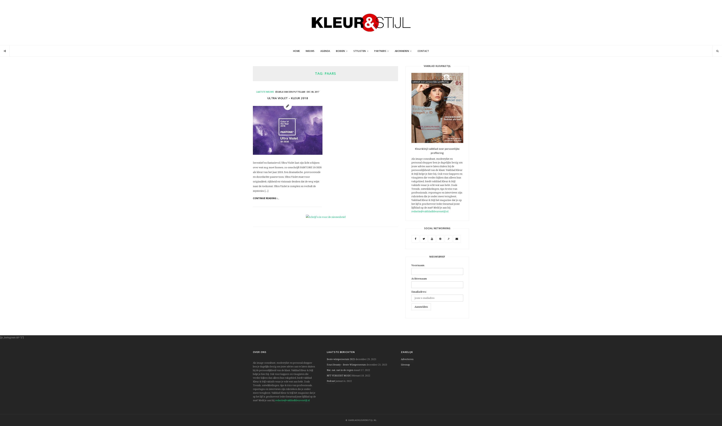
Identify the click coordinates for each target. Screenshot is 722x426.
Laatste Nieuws (265, 91)
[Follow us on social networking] (5, 51)
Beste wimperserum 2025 (341, 359)
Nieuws (310, 51)
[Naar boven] (712, 414)
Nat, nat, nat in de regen (340, 370)
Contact (423, 51)
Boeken (340, 51)
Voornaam (417, 265)
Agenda (325, 51)
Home (296, 51)
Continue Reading (265, 198)
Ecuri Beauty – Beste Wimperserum (346, 364)
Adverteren (407, 359)
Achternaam (419, 278)
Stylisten (359, 51)
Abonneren (402, 51)
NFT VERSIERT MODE (339, 375)
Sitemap (405, 364)
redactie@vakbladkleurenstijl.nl (429, 211)
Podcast (331, 381)
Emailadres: (419, 291)
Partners (380, 51)
